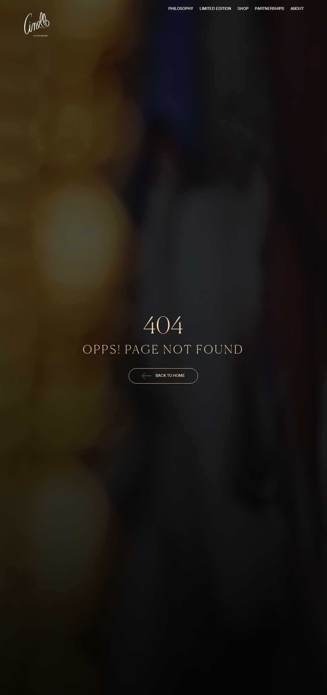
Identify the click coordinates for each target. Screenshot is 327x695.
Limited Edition (215, 8)
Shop (243, 8)
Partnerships (269, 8)
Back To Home (170, 375)
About (297, 8)
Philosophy (180, 8)
